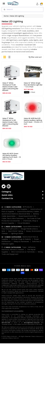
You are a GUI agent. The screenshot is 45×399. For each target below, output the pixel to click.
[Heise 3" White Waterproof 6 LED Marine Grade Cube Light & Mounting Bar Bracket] (12, 71)
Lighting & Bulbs (17, 233)
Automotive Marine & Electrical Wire (16, 214)
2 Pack (32, 92)
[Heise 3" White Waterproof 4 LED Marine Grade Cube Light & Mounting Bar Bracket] (12, 107)
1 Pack (27, 92)
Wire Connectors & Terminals (23, 252)
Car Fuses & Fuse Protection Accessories (21, 219)
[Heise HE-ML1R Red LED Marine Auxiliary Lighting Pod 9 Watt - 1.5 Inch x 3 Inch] (33, 107)
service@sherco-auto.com (32, 322)
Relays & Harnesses (21, 241)
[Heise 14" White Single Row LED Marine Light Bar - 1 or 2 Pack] (33, 71)
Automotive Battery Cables (28, 211)
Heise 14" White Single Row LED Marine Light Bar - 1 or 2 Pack (33, 85)
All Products (27, 207)
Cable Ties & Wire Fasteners (13, 218)
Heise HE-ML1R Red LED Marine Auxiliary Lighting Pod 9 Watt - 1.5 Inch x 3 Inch (33, 121)
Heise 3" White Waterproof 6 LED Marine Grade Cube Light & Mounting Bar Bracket (10, 86)
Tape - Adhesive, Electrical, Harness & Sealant (19, 248)
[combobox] (22, 9)
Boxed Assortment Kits (27, 216)
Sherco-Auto (26, 266)
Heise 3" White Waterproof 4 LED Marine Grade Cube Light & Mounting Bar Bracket (10, 122)
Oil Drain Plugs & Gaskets (21, 239)
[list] (9, 57)
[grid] (4, 57)
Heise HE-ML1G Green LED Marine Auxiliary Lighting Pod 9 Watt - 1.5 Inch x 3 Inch (12, 156)
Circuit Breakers (23, 223)
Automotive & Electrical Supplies (14, 209)
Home (6, 16)
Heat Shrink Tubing (15, 231)
